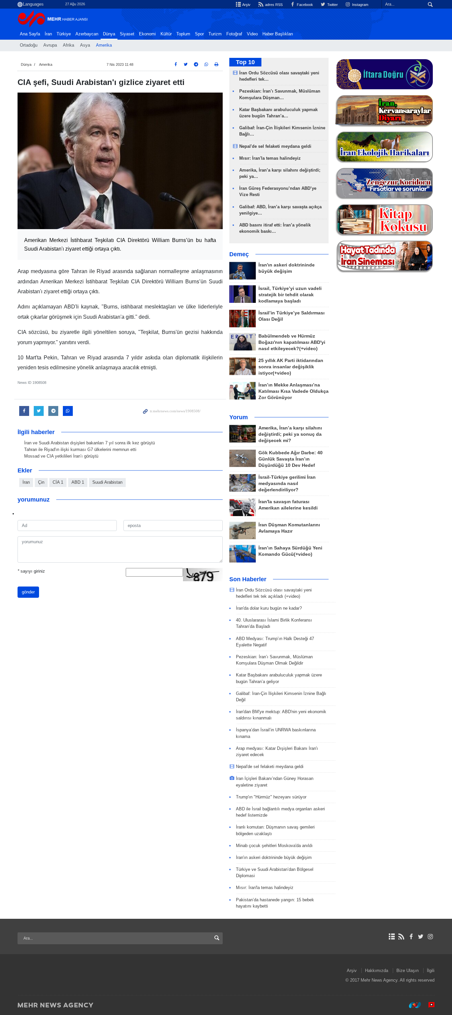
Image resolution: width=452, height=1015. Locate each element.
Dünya (109, 34)
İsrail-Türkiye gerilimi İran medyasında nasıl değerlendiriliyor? (287, 483)
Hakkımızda (376, 970)
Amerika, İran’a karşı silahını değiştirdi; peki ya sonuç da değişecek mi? (290, 434)
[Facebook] (411, 936)
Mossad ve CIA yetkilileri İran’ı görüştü (61, 456)
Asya (85, 45)
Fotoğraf (234, 34)
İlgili (430, 970)
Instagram (359, 5)
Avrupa (50, 45)
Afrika (68, 45)
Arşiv (246, 5)
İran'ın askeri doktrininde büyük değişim (274, 857)
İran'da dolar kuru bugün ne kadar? (269, 608)
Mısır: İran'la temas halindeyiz (270, 158)
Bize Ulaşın (407, 970)
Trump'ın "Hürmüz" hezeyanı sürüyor (271, 796)
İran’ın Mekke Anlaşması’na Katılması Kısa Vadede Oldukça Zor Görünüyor (293, 391)
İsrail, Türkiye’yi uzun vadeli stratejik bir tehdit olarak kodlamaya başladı (290, 295)
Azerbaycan (86, 34)
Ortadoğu (28, 45)
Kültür (166, 34)
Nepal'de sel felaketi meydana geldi (275, 146)
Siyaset (127, 34)
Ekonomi (147, 34)
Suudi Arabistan (107, 482)
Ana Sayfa (30, 34)
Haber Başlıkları (277, 34)
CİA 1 (58, 482)
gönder (28, 591)
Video (252, 34)
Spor (199, 34)
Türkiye (64, 34)
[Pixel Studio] (428, 1005)
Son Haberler (247, 579)
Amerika (104, 45)
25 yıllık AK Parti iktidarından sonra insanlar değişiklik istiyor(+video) (290, 367)
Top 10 (245, 62)
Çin (41, 482)
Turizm (215, 34)
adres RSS (273, 5)
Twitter (332, 5)
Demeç (239, 254)
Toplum (183, 34)
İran (48, 34)
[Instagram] (430, 936)
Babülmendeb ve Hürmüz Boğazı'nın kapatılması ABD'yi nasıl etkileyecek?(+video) (291, 342)
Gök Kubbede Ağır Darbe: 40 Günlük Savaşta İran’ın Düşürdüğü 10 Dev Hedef (290, 459)
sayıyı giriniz (31, 571)
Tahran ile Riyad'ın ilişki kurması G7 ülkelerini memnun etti (80, 449)
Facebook (304, 5)
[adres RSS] (401, 936)
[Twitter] (421, 936)
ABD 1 (77, 482)
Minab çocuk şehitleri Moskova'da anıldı (274, 845)
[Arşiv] (391, 936)
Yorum (238, 417)
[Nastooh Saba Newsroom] (411, 1005)
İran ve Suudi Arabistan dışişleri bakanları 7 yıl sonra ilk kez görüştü (89, 442)
